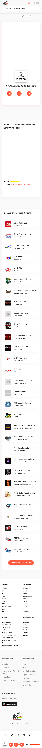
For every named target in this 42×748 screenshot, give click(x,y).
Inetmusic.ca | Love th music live (27, 425)
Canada (14, 184)
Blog (24, 664)
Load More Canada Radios (21, 562)
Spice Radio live (20, 223)
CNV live (17, 369)
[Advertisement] (21, 47)
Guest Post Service (8, 681)
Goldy (24, 625)
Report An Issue (28, 675)
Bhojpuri (25, 593)
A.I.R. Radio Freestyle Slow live (26, 493)
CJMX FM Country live (23, 380)
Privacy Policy (7, 677)
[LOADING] (21, 93)
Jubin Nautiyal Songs (7, 637)
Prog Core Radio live (22, 448)
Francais (25, 601)
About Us (5, 664)
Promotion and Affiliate (31, 682)
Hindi (24, 609)
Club (3, 611)
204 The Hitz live (21, 538)
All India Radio (26, 622)
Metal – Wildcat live (22, 470)
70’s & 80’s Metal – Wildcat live (27, 482)
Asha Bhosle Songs (7, 625)
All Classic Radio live (22, 403)
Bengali (25, 591)
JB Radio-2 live (20, 302)
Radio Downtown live (22, 234)
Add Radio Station (29, 671)
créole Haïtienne (27, 596)
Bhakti (3, 596)
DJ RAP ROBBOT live (22, 335)
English (25, 599)
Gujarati (25, 604)
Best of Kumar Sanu (7, 630)
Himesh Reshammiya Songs (9, 635)
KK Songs (4, 643)
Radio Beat (25, 632)
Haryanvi (25, 606)
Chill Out (4, 604)
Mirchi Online (26, 630)
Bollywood (4, 601)
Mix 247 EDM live (21, 347)
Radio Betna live (20, 324)
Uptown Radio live (21, 245)
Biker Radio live (20, 392)
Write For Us (27, 685)
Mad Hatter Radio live (23, 279)
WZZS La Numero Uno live (25, 290)
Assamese (25, 588)
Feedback (26, 678)
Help (24, 668)
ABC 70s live (19, 414)
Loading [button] (19, 93)
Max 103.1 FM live (21, 549)
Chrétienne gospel (7, 606)
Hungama (25, 627)
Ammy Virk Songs (6, 622)
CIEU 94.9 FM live (21, 527)
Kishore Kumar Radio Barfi (9, 640)
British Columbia (24, 184)
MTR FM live (19, 268)
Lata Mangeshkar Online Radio (10, 645)
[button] (16, 745)
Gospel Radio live (21, 313)
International (26, 611)
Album (3, 591)
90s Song (4, 588)
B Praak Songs (6, 627)
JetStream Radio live (22, 504)
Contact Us (5, 668)
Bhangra (4, 599)
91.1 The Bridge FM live (23, 437)
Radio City (25, 635)
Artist (3, 593)
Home (11, 16)
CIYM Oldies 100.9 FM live (24, 515)
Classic (4, 609)
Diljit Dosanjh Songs (7, 632)
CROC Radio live (20, 358)
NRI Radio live (19, 257)
